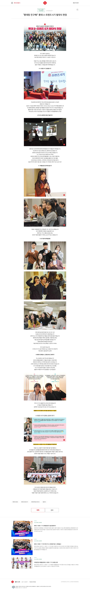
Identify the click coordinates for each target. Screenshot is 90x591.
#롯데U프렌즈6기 (24, 501)
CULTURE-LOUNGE (41, 10)
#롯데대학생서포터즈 (35, 501)
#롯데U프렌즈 (15, 501)
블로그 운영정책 (25, 581)
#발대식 (44, 501)
